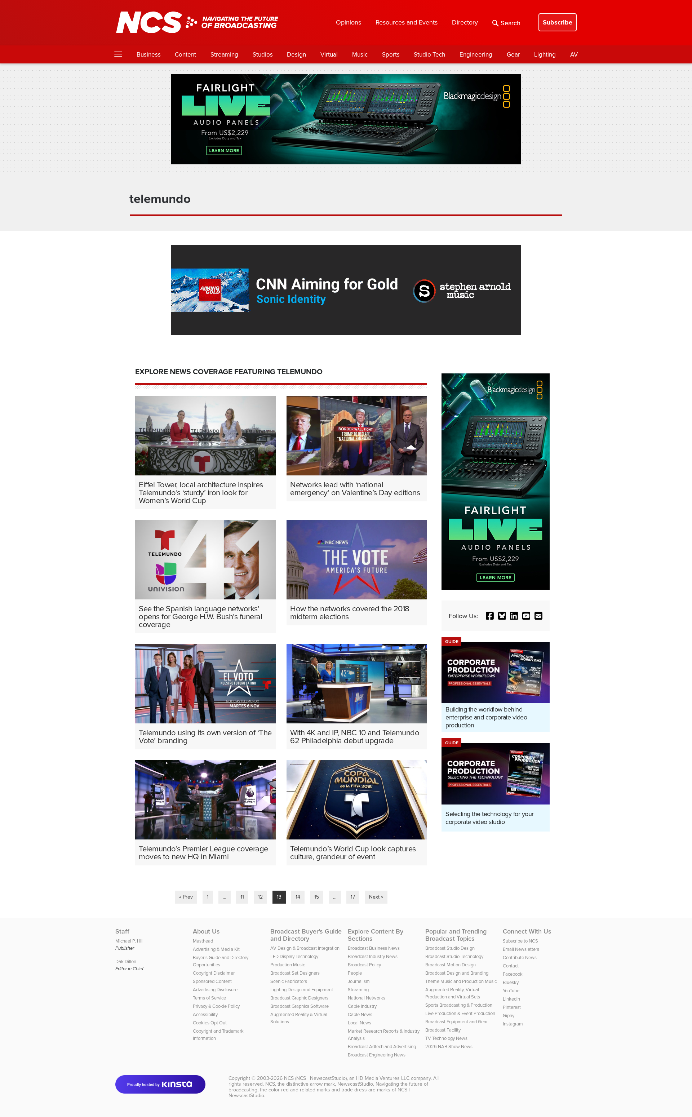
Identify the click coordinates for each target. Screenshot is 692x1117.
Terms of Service (209, 997)
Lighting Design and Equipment (301, 989)
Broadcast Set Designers (295, 973)
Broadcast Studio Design (450, 948)
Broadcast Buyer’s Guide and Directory (306, 935)
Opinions (348, 22)
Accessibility (205, 1014)
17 (353, 896)
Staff (122, 931)
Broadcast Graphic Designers (299, 997)
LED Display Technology (294, 956)
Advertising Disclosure (215, 989)
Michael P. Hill (129, 941)
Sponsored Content (212, 981)
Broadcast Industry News (373, 956)
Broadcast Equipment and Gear (456, 1021)
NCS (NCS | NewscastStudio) (315, 1078)
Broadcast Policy (364, 964)
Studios (263, 54)
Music (360, 54)
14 (298, 896)
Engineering (476, 54)
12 (260, 896)
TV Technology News (446, 1038)
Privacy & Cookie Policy (216, 1006)
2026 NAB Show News (449, 1046)
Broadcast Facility (443, 1030)
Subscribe (557, 22)
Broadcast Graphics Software (299, 1006)
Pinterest (512, 1007)
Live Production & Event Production (460, 1013)
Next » (376, 896)
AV (574, 54)
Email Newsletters (521, 949)
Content (185, 54)
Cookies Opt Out (210, 1022)
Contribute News (520, 957)
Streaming (224, 54)
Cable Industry (362, 1006)
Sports (391, 54)
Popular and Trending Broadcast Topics (456, 935)
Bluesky (511, 982)
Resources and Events (407, 22)
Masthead (203, 941)
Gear (513, 54)
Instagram (513, 1023)
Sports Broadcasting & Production (458, 1005)
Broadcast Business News (374, 948)
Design (296, 54)
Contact (511, 965)
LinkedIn (511, 999)
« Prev (186, 896)
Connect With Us (527, 931)
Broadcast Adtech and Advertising (382, 1046)
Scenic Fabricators (288, 981)
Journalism (359, 981)
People (355, 973)
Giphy (508, 1015)
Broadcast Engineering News (376, 1054)
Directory (465, 22)
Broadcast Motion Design (450, 964)
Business (149, 54)
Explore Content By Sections (375, 935)
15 (316, 896)
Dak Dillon (125, 961)
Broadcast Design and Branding (456, 973)
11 (242, 896)
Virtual (329, 54)
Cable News (360, 1014)
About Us (206, 931)
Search (510, 22)
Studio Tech (429, 54)
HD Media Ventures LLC (382, 1078)
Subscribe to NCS (520, 941)
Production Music (287, 964)
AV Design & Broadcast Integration (305, 948)
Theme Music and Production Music (461, 981)
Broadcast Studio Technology (454, 956)
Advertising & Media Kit (216, 949)
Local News (359, 1022)
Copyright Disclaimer (214, 973)
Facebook (513, 974)
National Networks (366, 997)
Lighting (545, 54)
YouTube (511, 990)
